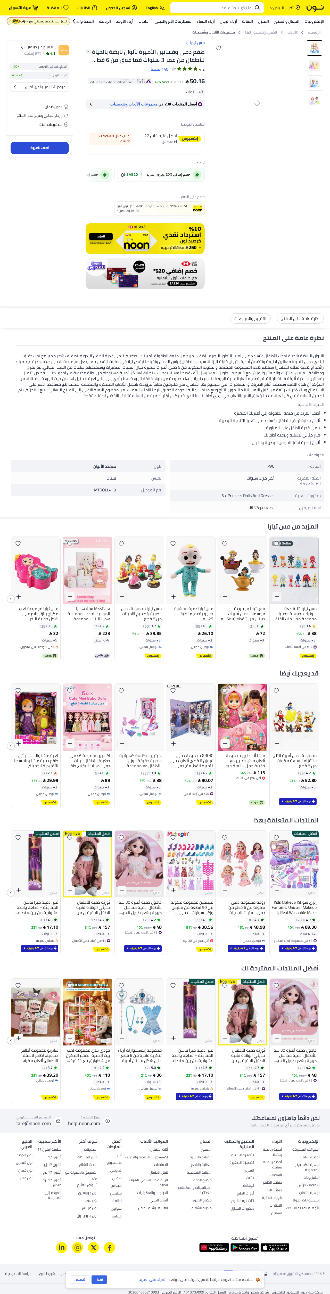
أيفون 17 (54, 1157)
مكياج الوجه (202, 1180)
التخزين (249, 1171)
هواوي (116, 1209)
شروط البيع (47, 1273)
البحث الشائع (88, 1165)
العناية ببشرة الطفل (153, 1208)
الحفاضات (161, 1165)
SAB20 (132, 174)
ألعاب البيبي (159, 1201)
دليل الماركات (87, 1157)
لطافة (117, 1201)
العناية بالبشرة (201, 1157)
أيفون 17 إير (52, 1165)
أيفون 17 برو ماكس (52, 1183)
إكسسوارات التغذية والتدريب (146, 1157)
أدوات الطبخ (245, 1194)
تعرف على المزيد (152, 1279)
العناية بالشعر (201, 1165)
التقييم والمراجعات (250, 318)
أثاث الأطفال (159, 1150)
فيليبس (116, 1194)
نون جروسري (87, 1193)
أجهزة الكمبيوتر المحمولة (307, 1167)
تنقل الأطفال (159, 1173)
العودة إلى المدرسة (53, 1195)
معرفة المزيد (156, 174)
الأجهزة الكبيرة (242, 1155)
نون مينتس (89, 1208)
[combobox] (212, 7)
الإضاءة (248, 1186)
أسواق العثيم (87, 1185)
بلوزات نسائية (272, 1198)
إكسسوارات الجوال (306, 1201)
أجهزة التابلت (310, 1157)
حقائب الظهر (272, 1183)
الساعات (276, 1175)
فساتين (276, 1213)
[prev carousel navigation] (90, 175)
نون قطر (26, 1178)
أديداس (116, 1186)
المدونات (90, 1150)
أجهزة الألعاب (309, 1193)
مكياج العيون (202, 1201)
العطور (206, 1150)
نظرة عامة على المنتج (300, 318)
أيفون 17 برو (52, 1173)
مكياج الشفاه (202, 1208)
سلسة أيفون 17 (49, 1150)
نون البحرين (24, 1163)
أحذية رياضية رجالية (272, 1152)
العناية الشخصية (199, 1173)
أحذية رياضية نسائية (272, 1165)
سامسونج (114, 1163)
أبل (119, 1155)
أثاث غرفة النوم (242, 1201)
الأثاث (250, 1178)
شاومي (116, 1171)
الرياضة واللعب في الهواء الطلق (148, 1183)
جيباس (117, 1216)
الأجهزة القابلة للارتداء (303, 1208)
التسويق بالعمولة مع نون (81, 1175)
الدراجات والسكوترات (152, 1193)
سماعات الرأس (309, 1185)
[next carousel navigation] (215, 103)
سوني (117, 1178)
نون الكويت (24, 1155)
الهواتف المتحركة (306, 1150)
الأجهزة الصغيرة (241, 1163)
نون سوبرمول (87, 1216)
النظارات (276, 1206)
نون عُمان (25, 1171)
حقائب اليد (274, 1190)
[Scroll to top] (14, 1278)
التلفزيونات (311, 1178)
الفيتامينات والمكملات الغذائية (195, 1190)
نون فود (91, 1201)
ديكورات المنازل (242, 1209)
